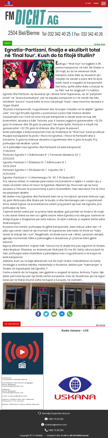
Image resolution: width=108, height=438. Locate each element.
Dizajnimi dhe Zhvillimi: (67, 435)
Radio (96, 3)
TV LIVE (88, 3)
